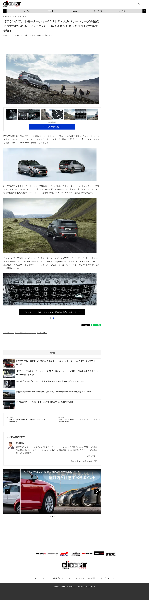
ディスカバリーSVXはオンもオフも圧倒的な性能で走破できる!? (52, 312)
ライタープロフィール (105, 578)
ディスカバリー (42, 333)
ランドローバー (8, 333)
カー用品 (121, 11)
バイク (27, 11)
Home (74, 11)
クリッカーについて (42, 578)
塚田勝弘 (48, 35)
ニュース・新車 (15, 16)
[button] (144, 10)
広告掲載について (59, 578)
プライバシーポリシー (77, 578)
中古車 (50, 11)
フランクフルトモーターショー (25, 333)
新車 (24, 16)
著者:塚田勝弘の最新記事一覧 (83, 461)
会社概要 (91, 578)
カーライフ (98, 11)
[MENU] (144, 4)
